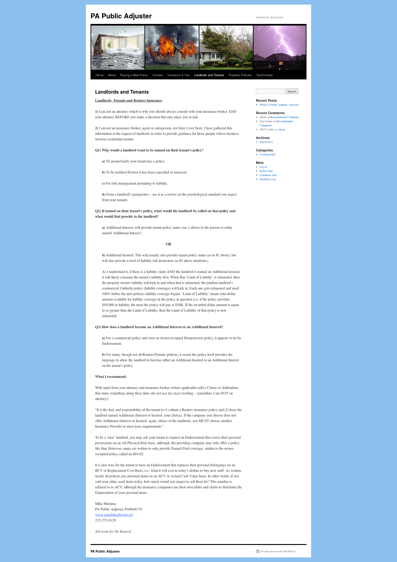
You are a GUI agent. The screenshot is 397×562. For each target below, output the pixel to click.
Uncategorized (267, 154)
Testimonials (264, 75)
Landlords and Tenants (209, 75)
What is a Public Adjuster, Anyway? (279, 104)
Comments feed (268, 175)
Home (99, 75)
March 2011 (266, 142)
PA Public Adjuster (121, 15)
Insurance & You (178, 75)
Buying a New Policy (134, 75)
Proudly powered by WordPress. (278, 551)
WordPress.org (268, 179)
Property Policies (240, 75)
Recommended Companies (284, 117)
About (112, 75)
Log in (263, 166)
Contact (158, 75)
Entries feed (266, 171)
